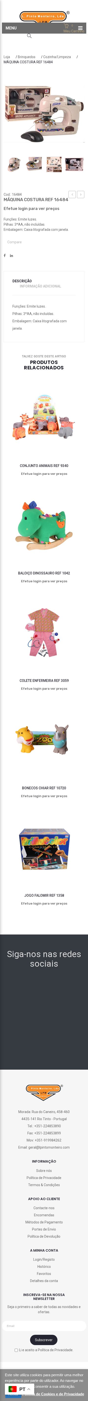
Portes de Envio (44, 1229)
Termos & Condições (44, 1185)
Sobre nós (44, 1171)
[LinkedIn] (11, 256)
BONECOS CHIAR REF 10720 (44, 788)
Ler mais (14, 440)
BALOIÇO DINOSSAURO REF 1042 (44, 573)
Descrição (22, 281)
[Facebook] (5, 256)
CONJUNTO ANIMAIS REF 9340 (44, 466)
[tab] (25, 281)
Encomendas (44, 1215)
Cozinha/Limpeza (57, 57)
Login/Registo (44, 1259)
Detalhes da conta (44, 1281)
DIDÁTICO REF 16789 (72, 195)
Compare (14, 242)
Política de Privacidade (44, 1178)
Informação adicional (40, 286)
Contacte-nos (44, 1208)
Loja (7, 57)
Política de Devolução (44, 1236)
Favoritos (44, 1274)
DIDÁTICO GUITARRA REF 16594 (80, 195)
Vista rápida (54, 440)
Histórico (44, 1267)
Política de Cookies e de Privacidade (53, 1394)
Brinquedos (26, 57)
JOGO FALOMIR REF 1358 (44, 895)
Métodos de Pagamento (44, 1222)
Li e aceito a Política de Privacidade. (46, 1350)
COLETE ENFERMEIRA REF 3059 (44, 681)
